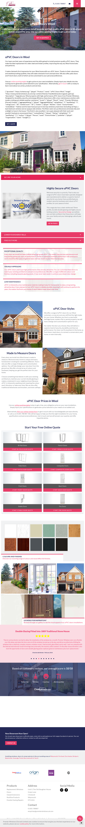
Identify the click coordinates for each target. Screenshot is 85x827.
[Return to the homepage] (16, 3)
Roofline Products (13, 797)
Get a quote (41, 38)
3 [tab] (36, 658)
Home (35, 19)
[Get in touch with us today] (69, 3)
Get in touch (52, 223)
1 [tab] (31, 658)
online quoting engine (19, 81)
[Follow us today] (62, 790)
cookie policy (24, 824)
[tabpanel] (42, 643)
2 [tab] (33, 658)
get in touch (63, 83)
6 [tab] (43, 658)
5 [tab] (41, 658)
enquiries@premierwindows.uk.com (40, 811)
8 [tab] (48, 658)
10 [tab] (53, 658)
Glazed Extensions (13, 795)
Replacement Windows (15, 789)
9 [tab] (51, 658)
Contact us (11, 743)
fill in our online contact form (27, 412)
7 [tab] (46, 658)
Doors (9, 792)
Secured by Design (65, 212)
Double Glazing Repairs (15, 800)
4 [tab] (38, 658)
